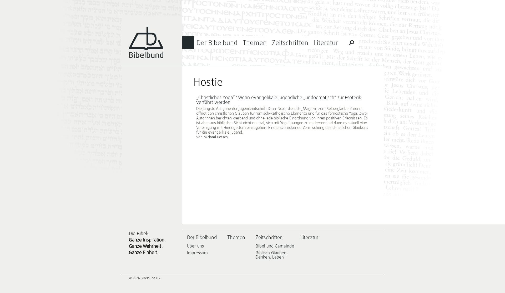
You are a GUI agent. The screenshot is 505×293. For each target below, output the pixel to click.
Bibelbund (146, 42)
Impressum (197, 253)
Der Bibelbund (217, 43)
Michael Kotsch (216, 137)
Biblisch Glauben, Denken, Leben (271, 255)
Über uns (195, 246)
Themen (255, 43)
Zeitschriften (290, 43)
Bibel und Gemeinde (275, 246)
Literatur (326, 43)
